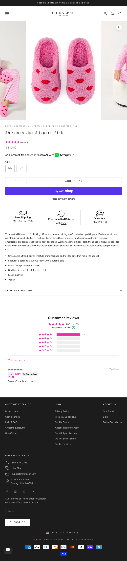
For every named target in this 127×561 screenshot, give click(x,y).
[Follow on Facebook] (7, 492)
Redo (63, 222)
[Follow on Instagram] (15, 492)
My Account (11, 411)
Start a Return (12, 416)
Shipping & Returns (15, 427)
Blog (105, 416)
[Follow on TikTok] (32, 492)
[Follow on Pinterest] (24, 492)
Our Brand (108, 411)
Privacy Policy (62, 411)
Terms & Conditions (65, 416)
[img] (15, 369)
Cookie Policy (62, 422)
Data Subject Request (66, 433)
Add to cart (74, 181)
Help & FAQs (12, 422)
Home (8, 126)
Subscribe (17, 522)
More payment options (63, 198)
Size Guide (11, 433)
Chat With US (100, 222)
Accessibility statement (67, 427)
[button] (12, 142)
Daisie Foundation (112, 422)
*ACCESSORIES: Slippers (27, 126)
